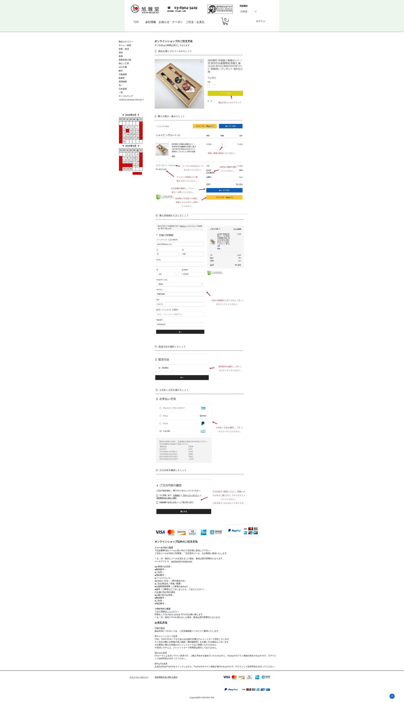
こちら (170, 611)
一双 (121, 92)
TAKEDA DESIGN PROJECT (131, 100)
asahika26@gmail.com (181, 561)
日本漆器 (123, 89)
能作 (121, 71)
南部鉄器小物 (125, 60)
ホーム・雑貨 (125, 45)
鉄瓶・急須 (124, 49)
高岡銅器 (123, 81)
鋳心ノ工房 (124, 63)
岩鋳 (121, 52)
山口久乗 (123, 67)
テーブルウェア (126, 96)
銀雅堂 (122, 78)
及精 (121, 56)
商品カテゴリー (126, 41)
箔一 (121, 85)
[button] (225, 21)
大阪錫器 (123, 74)
